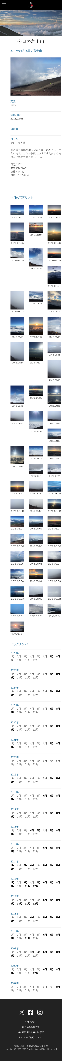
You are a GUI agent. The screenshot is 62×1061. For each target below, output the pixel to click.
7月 (52, 656)
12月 (35, 886)
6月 (45, 795)
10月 (19, 903)
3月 (26, 865)
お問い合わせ (31, 1022)
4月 (32, 830)
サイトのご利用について (31, 1037)
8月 (58, 656)
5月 (39, 830)
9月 (12, 677)
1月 (12, 865)
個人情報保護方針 (31, 1027)
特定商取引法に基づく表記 (31, 1032)
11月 (27, 886)
